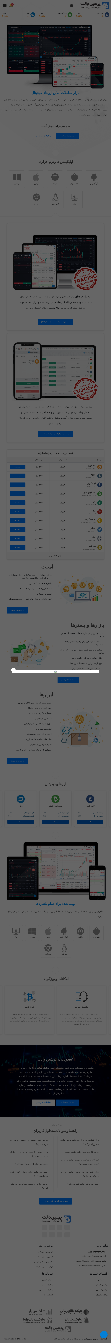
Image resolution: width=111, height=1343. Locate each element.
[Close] (13, 670)
